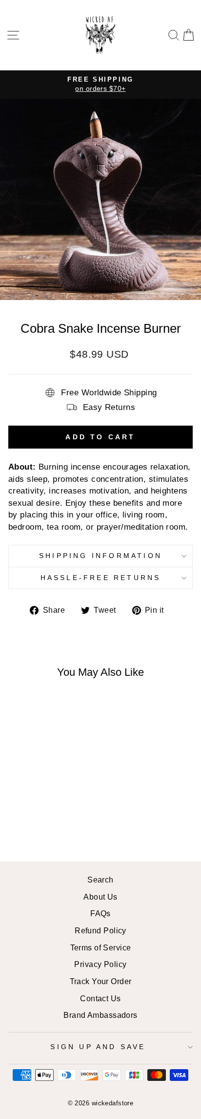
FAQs (100, 913)
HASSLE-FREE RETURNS (100, 577)
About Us (100, 896)
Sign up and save (97, 1047)
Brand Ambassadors (100, 1015)
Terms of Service (100, 947)
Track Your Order (101, 981)
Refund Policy (100, 930)
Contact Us (100, 998)
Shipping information (100, 556)
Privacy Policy (100, 964)
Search (100, 879)
